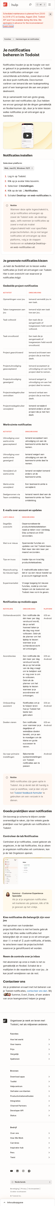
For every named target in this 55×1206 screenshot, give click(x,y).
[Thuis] (5, 4)
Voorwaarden (33, 1189)
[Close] (50, 14)
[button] (27, 135)
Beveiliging (14, 1189)
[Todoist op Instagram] (23, 1171)
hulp (14, 5)
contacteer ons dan (37, 991)
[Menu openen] (49, 4)
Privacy (24, 1189)
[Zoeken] (30, 4)
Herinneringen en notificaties (27, 39)
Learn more (8, 26)
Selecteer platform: (12, 163)
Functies (7, 39)
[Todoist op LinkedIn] (17, 1171)
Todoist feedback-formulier (28, 793)
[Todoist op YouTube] (11, 1171)
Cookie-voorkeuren (18, 1192)
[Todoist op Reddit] (29, 1171)
